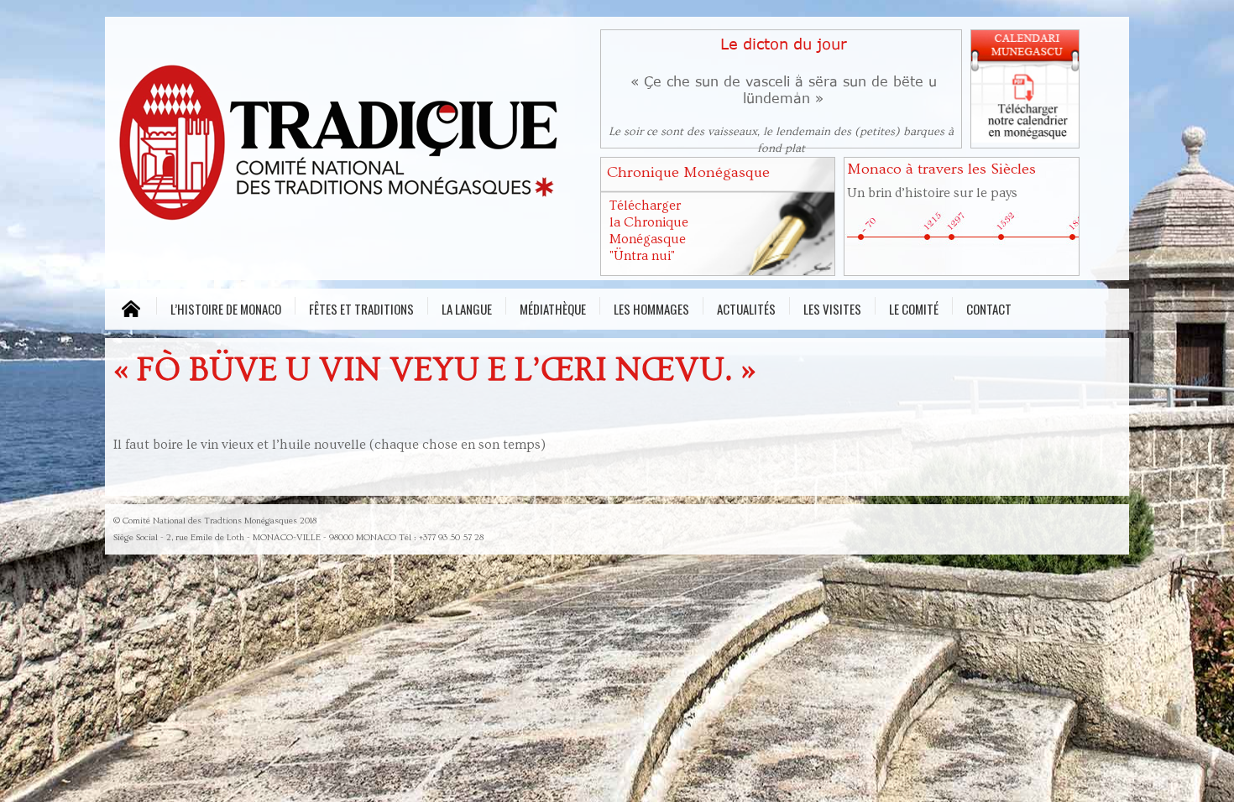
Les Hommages (651, 307)
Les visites (832, 307)
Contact (989, 307)
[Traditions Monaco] (348, 147)
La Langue (467, 307)
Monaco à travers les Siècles (941, 169)
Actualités (746, 307)
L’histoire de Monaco (225, 307)
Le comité (914, 307)
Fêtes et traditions (361, 307)
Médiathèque (553, 307)
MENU (130, 309)
